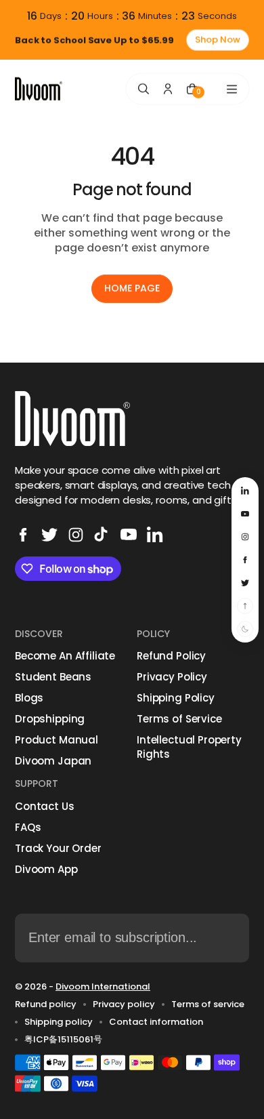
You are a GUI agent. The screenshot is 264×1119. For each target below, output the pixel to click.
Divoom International (103, 986)
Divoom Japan (53, 761)
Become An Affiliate (65, 656)
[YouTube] (128, 535)
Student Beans (53, 677)
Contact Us (44, 806)
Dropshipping (50, 719)
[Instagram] (76, 535)
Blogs (29, 698)
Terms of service (207, 1004)
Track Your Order (58, 848)
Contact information (156, 1022)
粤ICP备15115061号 (63, 1039)
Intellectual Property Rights (189, 747)
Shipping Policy (176, 698)
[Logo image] (38, 89)
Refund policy (45, 1004)
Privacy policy (124, 1004)
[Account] (168, 89)
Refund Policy (171, 656)
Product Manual (56, 740)
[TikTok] (102, 535)
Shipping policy (58, 1022)
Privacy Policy (172, 677)
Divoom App (46, 869)
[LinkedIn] (155, 535)
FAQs (28, 827)
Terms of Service (179, 719)
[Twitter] (49, 535)
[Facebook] (23, 535)
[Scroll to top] (245, 605)
